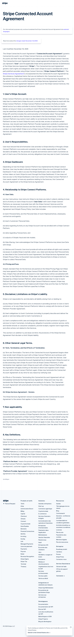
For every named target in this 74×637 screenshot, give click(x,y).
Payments (24, 549)
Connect (23, 521)
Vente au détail (43, 578)
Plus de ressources (62, 542)
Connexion (59, 576)
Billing (22, 511)
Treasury (23, 566)
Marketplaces (42, 535)
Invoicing (23, 536)
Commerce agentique (45, 509)
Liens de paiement (26, 546)
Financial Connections (27, 531)
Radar (22, 554)
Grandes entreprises (44, 503)
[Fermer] (70, 627)
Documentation (43, 604)
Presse (58, 554)
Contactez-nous (61, 559)
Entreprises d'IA (43, 545)
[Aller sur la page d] (5, 501)
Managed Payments (27, 544)
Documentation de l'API (45, 607)
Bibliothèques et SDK (45, 616)
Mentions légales (61, 539)
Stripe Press (60, 557)
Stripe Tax (24, 561)
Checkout (24, 516)
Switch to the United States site (38, 632)
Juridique (6, 479)
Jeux (39, 552)
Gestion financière (44, 537)
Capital (23, 514)
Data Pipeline (25, 526)
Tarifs (22, 503)
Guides (58, 503)
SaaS (40, 542)
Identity (23, 534)
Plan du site (59, 532)
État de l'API (42, 609)
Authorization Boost (27, 509)
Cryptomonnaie (25, 524)
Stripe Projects (43, 619)
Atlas (22, 506)
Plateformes (42, 540)
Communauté (60, 513)
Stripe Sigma (25, 559)
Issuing (23, 539)
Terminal (23, 564)
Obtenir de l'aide (61, 566)
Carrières (59, 552)
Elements (24, 529)
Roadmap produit (61, 549)
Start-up (41, 506)
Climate (23, 519)
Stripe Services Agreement (13, 74)
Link (22, 541)
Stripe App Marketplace (45, 588)
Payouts (23, 551)
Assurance (41, 559)
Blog (57, 511)
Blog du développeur (44, 621)
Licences (59, 530)
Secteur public (42, 576)
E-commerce (42, 514)
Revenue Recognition (27, 556)
